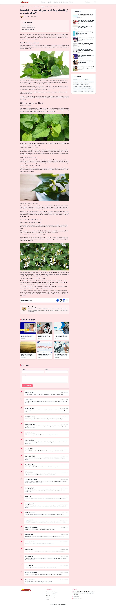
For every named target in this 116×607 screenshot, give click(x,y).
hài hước (86, 79)
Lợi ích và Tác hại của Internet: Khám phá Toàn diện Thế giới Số (44, 336)
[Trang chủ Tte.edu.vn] (24, 2)
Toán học (86, 84)
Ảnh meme (43, 2)
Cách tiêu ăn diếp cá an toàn (28, 29)
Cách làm (65, 2)
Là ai (60, 2)
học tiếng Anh (90, 88)
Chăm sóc (75, 86)
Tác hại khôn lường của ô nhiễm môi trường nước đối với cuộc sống (61, 336)
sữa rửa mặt (87, 91)
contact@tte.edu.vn (78, 598)
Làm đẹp (55, 2)
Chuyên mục (29, 6)
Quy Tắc (50, 2)
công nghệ (81, 91)
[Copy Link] (67, 300)
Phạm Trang (32, 307)
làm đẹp (80, 86)
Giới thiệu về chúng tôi (51, 597)
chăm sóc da (76, 79)
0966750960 (76, 596)
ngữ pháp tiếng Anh (87, 86)
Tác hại (71, 2)
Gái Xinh (75, 91)
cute (92, 91)
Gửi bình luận (27, 385)
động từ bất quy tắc (82, 88)
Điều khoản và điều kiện (51, 593)
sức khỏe (75, 88)
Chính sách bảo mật (50, 595)
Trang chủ (22, 6)
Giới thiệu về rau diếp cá (27, 25)
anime (82, 84)
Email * (46, 369)
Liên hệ (47, 599)
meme (81, 79)
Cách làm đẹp (76, 84)
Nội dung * (24, 374)
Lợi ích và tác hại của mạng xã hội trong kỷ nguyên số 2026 (61, 355)
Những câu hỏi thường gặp (52, 591)
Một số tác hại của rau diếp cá (28, 27)
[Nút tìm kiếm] (94, 2)
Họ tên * (23, 369)
